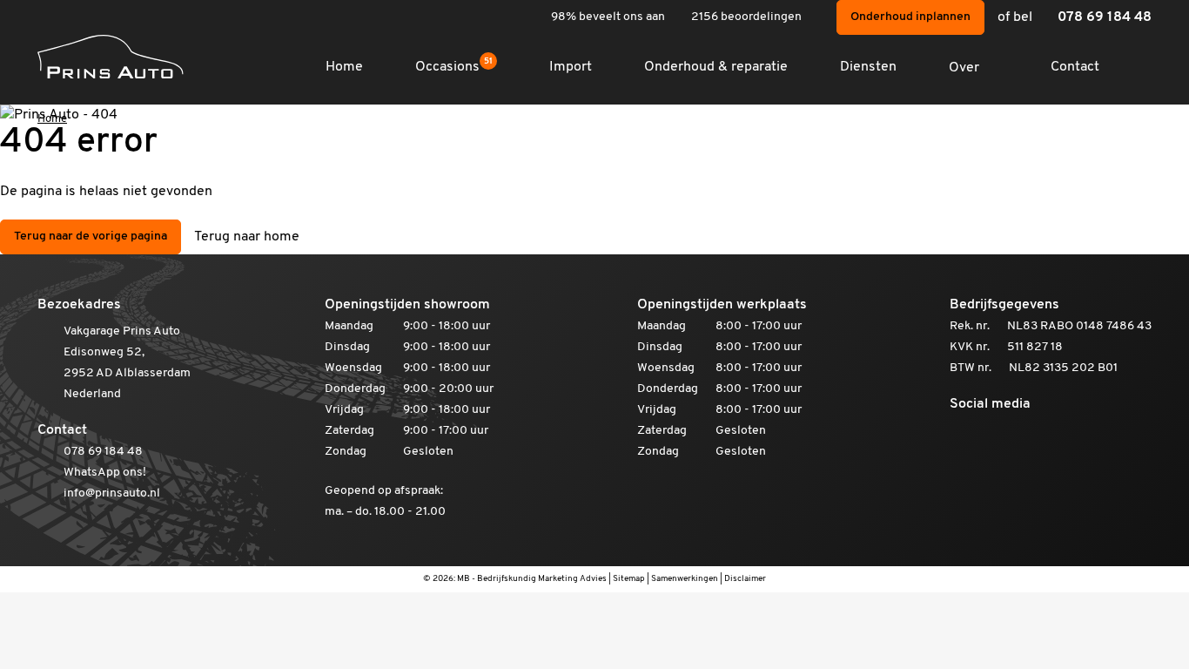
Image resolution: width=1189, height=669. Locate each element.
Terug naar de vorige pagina (90, 236)
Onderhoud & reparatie (716, 67)
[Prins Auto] (110, 56)
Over (964, 68)
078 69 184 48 (1105, 17)
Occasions (454, 66)
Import (570, 67)
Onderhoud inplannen (910, 17)
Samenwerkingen (684, 579)
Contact (1075, 67)
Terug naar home (246, 237)
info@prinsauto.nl (112, 493)
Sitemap (629, 579)
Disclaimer (745, 579)
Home (344, 67)
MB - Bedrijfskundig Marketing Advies (532, 579)
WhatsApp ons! (105, 472)
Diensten (868, 67)
